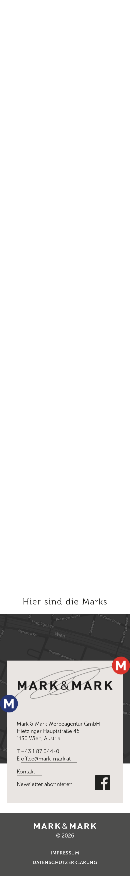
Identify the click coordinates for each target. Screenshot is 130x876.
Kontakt (26, 771)
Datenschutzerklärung (65, 862)
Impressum (65, 853)
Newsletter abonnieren (45, 784)
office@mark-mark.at (46, 759)
